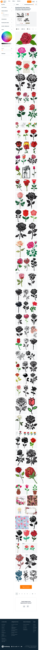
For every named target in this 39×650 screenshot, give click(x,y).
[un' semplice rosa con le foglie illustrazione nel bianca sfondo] (26, 391)
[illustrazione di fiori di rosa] (19, 264)
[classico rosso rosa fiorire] (26, 67)
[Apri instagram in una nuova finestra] (13, 646)
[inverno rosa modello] (32, 500)
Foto (9, 1)
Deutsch (34, 628)
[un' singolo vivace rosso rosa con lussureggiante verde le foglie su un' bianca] (34, 67)
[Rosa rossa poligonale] (33, 442)
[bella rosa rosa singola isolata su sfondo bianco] (20, 280)
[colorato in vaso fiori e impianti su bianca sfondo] (26, 489)
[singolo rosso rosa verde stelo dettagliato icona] (19, 147)
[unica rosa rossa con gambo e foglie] (34, 172)
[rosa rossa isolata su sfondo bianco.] (33, 307)
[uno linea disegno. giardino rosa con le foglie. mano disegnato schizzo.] (16, 433)
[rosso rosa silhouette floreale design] (32, 160)
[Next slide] (35, 29)
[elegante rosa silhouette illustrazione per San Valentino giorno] (33, 295)
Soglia (3, 48)
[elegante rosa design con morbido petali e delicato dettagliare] (26, 536)
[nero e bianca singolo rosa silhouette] (24, 442)
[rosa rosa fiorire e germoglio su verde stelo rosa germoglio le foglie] (26, 97)
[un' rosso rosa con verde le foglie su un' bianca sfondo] (23, 160)
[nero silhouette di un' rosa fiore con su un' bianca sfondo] (30, 422)
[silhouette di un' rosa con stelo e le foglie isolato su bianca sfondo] (20, 82)
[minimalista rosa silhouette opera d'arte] (18, 576)
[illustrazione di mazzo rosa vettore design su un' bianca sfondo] (18, 366)
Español (34, 625)
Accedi (33, 1)
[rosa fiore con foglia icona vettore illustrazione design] (18, 344)
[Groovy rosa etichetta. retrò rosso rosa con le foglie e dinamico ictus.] (21, 112)
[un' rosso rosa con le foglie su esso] (18, 185)
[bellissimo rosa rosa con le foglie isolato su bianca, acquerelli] (26, 39)
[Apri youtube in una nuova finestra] (21, 646)
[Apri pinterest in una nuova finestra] (16, 646)
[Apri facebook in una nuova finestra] (11, 646)
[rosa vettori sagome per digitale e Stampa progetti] (33, 366)
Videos (13, 1)
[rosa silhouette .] (33, 391)
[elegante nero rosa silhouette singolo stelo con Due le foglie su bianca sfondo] (26, 378)
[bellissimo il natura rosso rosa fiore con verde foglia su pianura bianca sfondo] (27, 264)
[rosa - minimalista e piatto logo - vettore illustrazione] (34, 319)
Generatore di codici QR (4, 641)
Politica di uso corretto (32, 647)
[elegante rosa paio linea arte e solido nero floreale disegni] (26, 355)
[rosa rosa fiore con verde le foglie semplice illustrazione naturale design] (20, 200)
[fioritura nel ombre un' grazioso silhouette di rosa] (33, 522)
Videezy (3, 627)
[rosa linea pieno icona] (32, 405)
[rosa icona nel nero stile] (32, 231)
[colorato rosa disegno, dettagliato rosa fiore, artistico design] (26, 319)
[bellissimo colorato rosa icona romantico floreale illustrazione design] (21, 53)
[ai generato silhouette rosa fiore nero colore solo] (33, 378)
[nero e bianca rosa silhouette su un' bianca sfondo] (31, 561)
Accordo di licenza (14, 624)
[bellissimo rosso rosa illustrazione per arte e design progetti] (18, 97)
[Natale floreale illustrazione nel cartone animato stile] (18, 378)
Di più (4, 2)
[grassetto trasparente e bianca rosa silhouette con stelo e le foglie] (31, 82)
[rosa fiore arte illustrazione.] (31, 248)
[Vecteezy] (2, 2)
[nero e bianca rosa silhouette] (20, 457)
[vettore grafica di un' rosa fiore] (19, 475)
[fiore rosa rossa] (18, 548)
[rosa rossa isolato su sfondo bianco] (26, 185)
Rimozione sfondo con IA (4, 639)
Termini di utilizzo (27, 646)
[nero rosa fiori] (21, 405)
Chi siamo (25, 627)
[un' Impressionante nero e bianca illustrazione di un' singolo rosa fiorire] (21, 231)
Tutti (3, 13)
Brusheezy (3, 624)
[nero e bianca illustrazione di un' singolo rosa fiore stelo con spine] (18, 295)
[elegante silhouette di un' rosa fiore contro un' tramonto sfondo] (32, 112)
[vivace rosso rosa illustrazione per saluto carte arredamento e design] (19, 561)
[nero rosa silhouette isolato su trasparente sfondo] (18, 307)
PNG (24, 29)
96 (32, 593)
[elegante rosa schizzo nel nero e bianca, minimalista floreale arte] (26, 307)
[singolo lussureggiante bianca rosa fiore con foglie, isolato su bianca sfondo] (19, 422)
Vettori (4, 1)
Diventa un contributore (25, 629)
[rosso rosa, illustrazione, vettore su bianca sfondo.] (33, 147)
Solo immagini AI (6, 14)
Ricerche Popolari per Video (14, 635)
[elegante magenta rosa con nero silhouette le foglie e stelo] (17, 160)
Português (35, 627)
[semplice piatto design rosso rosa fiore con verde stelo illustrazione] (25, 216)
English (34, 624)
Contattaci (25, 625)
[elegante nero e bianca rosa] (26, 295)
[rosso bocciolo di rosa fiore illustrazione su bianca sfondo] (31, 475)
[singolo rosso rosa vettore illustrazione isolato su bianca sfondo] (26, 134)
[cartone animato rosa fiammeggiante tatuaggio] (26, 147)
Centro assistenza (26, 624)
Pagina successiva (26, 587)
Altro (34, 631)
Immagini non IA (5, 15)
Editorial (18, 1)
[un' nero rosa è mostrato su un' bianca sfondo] (33, 344)
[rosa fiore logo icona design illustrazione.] (27, 332)
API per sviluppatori (4, 632)
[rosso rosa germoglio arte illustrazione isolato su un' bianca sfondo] (34, 536)
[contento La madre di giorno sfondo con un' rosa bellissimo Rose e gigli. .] (20, 500)
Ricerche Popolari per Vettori (14, 630)
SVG (18, 29)
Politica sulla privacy (34, 646)
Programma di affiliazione (13, 628)
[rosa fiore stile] (29, 548)
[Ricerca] (33, 4)
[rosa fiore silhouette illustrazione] (31, 457)
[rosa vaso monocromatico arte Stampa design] (26, 172)
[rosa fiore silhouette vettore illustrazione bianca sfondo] (18, 319)
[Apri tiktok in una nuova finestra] (18, 646)
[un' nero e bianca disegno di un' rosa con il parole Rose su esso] (19, 332)
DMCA (12, 625)
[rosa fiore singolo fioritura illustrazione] (18, 67)
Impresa (3, 628)
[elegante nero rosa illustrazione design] (17, 442)
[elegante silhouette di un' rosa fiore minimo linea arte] (26, 576)
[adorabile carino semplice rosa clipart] (20, 248)
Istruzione (3, 630)
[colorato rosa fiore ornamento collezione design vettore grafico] (29, 433)
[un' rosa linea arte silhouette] (26, 344)
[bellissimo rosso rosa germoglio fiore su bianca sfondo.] (18, 172)
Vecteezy (3, 625)
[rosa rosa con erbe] (18, 391)
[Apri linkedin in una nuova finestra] (15, 646)
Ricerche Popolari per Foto (14, 632)
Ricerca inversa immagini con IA (4, 635)
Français (34, 630)
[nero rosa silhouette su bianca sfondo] (31, 200)
